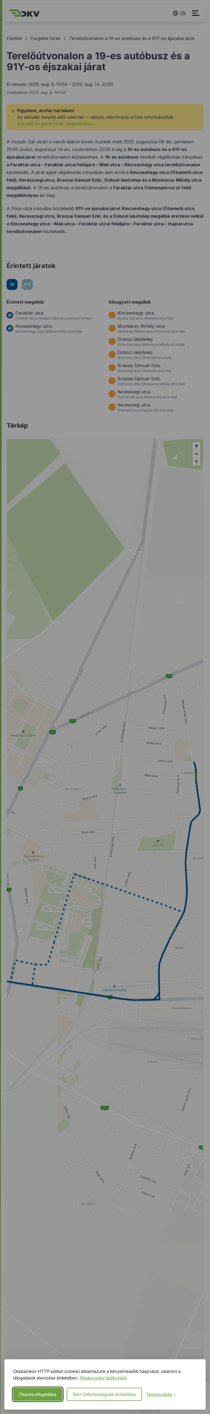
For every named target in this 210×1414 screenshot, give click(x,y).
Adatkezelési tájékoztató (103, 1378)
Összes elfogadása (37, 1394)
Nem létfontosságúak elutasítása (104, 1394)
